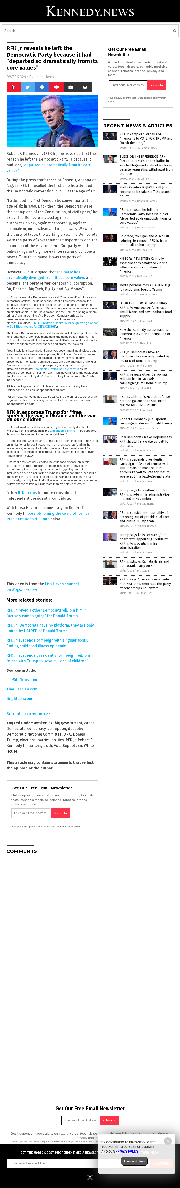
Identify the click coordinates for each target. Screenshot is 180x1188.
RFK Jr (71, 740)
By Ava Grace (144, 365)
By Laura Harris (145, 178)
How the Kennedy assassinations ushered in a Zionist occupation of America (145, 334)
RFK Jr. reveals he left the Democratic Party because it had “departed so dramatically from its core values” (145, 216)
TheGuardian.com (22, 689)
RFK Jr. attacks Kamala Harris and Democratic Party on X (144, 564)
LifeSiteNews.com (22, 680)
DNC (67, 734)
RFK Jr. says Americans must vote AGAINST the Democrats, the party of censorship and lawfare (145, 583)
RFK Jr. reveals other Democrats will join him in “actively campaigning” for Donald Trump (144, 378)
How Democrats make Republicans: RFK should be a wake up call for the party (146, 441)
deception (77, 728)
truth (47, 745)
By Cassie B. (143, 570)
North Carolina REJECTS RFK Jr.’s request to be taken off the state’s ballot (145, 191)
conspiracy (36, 728)
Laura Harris (44, 77)
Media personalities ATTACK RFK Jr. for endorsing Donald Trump (145, 287)
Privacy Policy (127, 1151)
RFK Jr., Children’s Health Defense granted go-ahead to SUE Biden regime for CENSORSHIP (52, 325)
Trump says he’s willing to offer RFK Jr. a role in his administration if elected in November (146, 494)
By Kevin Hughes (146, 526)
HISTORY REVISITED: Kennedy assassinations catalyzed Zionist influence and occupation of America (143, 265)
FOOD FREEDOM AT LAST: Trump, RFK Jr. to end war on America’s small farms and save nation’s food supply (146, 309)
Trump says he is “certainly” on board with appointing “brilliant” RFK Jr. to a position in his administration (144, 541)
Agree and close (134, 1161)
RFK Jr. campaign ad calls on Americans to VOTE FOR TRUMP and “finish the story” (146, 138)
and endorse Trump (62, 430)
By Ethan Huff (144, 249)
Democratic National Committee (34, 734)
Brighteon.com (19, 698)
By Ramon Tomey (147, 147)
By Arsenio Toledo (147, 428)
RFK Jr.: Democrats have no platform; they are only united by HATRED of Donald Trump (144, 356)
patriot (43, 740)
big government (68, 723)
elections (28, 740)
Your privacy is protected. (26, 826)
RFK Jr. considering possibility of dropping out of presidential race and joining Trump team (145, 517)
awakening (43, 723)
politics (57, 740)
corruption (57, 728)
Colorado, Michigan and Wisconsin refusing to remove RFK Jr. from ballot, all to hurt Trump (145, 240)
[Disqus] (52, 916)
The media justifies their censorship (56, 369)
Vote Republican (68, 745)
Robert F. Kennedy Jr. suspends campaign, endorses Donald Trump (146, 421)
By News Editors (146, 343)
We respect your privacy (66, 1141)
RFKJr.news (27, 492)
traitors (34, 745)
